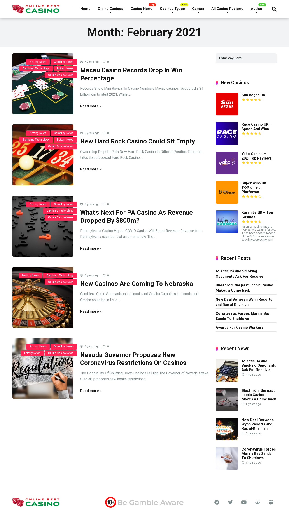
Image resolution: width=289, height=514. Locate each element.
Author (257, 9)
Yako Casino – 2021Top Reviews (257, 156)
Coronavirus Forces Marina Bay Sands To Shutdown (243, 316)
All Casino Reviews (227, 9)
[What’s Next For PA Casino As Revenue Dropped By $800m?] (42, 226)
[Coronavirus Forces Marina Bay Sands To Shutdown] (227, 468)
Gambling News (63, 61)
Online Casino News (60, 75)
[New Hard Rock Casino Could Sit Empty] (42, 154)
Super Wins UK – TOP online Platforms (256, 187)
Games (198, 9)
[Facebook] (216, 502)
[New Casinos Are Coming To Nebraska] (42, 297)
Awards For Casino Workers (240, 327)
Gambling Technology (36, 68)
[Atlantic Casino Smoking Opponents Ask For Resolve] (227, 380)
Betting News (38, 61)
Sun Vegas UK (253, 95)
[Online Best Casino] (35, 7)
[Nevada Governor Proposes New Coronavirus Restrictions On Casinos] (42, 368)
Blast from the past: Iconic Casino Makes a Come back (244, 288)
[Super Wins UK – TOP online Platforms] (227, 202)
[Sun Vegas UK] (227, 114)
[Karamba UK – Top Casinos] (227, 232)
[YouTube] (243, 502)
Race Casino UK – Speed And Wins (257, 126)
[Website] (271, 502)
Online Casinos (110, 9)
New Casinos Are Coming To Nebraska (136, 283)
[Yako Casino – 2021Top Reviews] (227, 173)
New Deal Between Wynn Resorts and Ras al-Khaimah (244, 302)
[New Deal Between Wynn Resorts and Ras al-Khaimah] (227, 439)
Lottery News (65, 68)
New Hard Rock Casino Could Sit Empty (137, 141)
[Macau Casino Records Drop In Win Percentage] (42, 83)
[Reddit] (257, 502)
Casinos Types (172, 9)
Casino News (142, 9)
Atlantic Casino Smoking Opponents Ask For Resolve (239, 274)
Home (85, 9)
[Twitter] (230, 502)
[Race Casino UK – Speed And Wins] (227, 143)
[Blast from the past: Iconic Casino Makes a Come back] (227, 410)
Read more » (91, 106)
